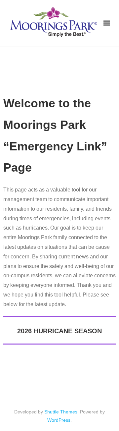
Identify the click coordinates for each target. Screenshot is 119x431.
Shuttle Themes (60, 411)
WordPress (58, 420)
